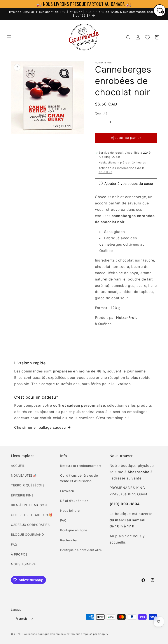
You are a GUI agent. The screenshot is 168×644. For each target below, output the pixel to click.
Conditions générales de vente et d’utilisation (79, 478)
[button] (9, 37)
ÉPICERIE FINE (22, 495)
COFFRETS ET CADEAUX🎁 (32, 515)
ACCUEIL (18, 465)
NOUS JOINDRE (23, 564)
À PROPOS (19, 554)
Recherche (68, 540)
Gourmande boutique (36, 634)
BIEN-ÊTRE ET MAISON (29, 505)
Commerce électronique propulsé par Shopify (79, 634)
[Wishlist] (147, 37)
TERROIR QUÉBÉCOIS (27, 485)
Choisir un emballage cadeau (40, 427)
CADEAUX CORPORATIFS (30, 525)
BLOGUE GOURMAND (27, 534)
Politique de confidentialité (81, 550)
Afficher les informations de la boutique (122, 169)
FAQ (14, 544)
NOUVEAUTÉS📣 (24, 475)
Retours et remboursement (80, 465)
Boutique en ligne (73, 530)
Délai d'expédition (74, 501)
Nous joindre (70, 510)
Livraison (67, 491)
